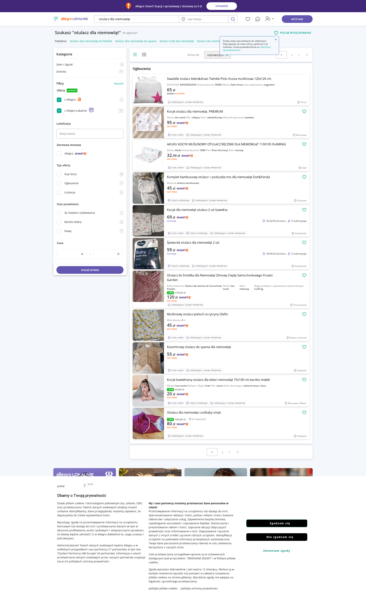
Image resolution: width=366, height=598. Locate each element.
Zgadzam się (280, 523)
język (90, 483)
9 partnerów (106, 553)
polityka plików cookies (163, 588)
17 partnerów (117, 549)
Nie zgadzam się (279, 537)
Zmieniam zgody (276, 550)
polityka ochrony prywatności (199, 588)
